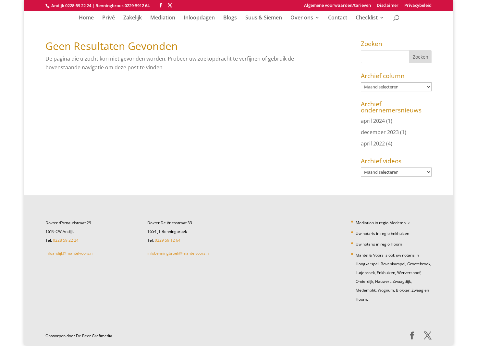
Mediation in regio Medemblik (383, 222)
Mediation (162, 18)
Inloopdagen (199, 18)
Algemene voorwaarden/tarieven (337, 5)
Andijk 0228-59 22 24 (71, 5)
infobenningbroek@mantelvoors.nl (178, 253)
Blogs (230, 18)
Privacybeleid (418, 5)
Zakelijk (132, 18)
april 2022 (373, 143)
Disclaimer (387, 5)
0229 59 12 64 (167, 240)
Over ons (301, 18)
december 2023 (380, 132)
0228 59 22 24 (66, 240)
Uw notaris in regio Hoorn (379, 244)
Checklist (367, 18)
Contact (337, 18)
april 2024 (373, 120)
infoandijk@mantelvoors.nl (69, 253)
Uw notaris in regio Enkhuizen (382, 233)
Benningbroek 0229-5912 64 (122, 5)
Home (86, 18)
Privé (108, 18)
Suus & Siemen (263, 18)
